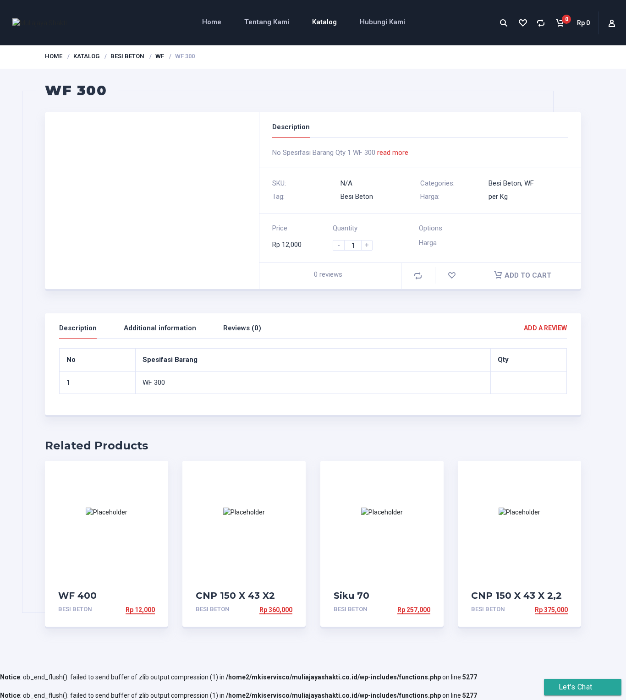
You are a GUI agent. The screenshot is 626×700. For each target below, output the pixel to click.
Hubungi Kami (382, 22)
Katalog (324, 22)
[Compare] (541, 22)
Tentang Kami (266, 22)
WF (159, 56)
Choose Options (127, 609)
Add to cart (528, 275)
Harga (428, 243)
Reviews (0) (242, 328)
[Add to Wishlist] (452, 275)
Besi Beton (127, 56)
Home (211, 22)
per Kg (498, 196)
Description (78, 328)
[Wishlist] (522, 22)
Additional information (160, 328)
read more (392, 152)
